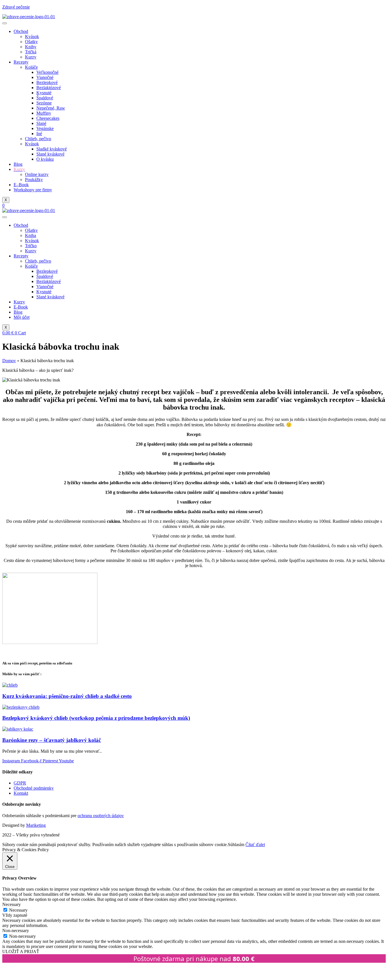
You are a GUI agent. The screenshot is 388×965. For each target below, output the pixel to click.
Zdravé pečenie (16, 7)
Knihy (30, 46)
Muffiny (43, 113)
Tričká (30, 51)
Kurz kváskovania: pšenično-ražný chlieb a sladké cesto (67, 696)
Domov (9, 360)
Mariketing (36, 825)
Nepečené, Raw (50, 108)
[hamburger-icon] (4, 23)
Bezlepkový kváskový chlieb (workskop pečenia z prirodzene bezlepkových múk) (96, 718)
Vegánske (45, 128)
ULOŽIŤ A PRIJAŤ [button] (20, 951)
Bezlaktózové (48, 87)
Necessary (18, 910)
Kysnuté (43, 92)
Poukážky (34, 179)
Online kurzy (37, 174)
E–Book (21, 184)
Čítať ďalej (255, 844)
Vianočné (44, 77)
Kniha (30, 235)
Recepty (21, 62)
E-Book (21, 307)
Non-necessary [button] (15, 930)
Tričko (31, 245)
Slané (41, 123)
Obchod (21, 31)
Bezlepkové (47, 82)
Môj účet (22, 317)
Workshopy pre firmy (33, 189)
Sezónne (44, 102)
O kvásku (45, 159)
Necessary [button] (11, 904)
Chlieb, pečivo (38, 138)
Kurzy (30, 56)
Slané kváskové (50, 154)
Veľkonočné (47, 72)
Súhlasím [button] (236, 844)
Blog (18, 164)
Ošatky (31, 41)
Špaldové (44, 97)
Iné (39, 133)
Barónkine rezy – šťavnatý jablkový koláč (51, 740)
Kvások (32, 36)
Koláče (31, 67)
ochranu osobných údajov (101, 815)
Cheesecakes (47, 118)
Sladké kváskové (51, 148)
